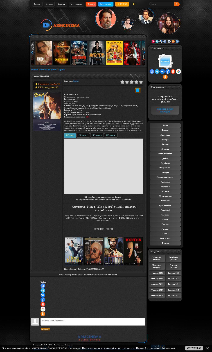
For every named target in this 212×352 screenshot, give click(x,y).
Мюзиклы (165, 201)
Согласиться (194, 348)
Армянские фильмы (157, 258)
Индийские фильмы (173, 258)
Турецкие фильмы (174, 266)
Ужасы (165, 234)
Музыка (165, 191)
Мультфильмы (76, 4)
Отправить (45, 329)
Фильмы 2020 (157, 290)
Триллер (165, 224)
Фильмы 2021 (173, 284)
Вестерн (165, 140)
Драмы (62, 69)
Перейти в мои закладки (165, 110)
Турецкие (165, 229)
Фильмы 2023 (173, 279)
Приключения (165, 205)
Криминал (165, 182)
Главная (37, 4)
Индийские (165, 163)
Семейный (165, 210)
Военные (165, 144)
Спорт (165, 220)
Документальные (165, 154)
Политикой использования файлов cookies (156, 348)
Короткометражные (165, 177)
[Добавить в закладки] (138, 90)
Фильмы (49, 4)
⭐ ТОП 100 (122, 4)
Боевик (165, 130)
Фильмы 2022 (157, 284)
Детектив (165, 149)
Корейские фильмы (156, 266)
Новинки (91, 4)
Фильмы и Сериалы (48, 69)
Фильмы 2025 (173, 273)
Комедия (165, 173)
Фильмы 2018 (157, 295)
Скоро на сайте (106, 4)
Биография (165, 135)
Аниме (165, 125)
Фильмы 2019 (173, 290)
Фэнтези (165, 243)
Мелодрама (165, 187)
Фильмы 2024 (157, 279)
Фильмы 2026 (157, 273)
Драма (165, 158)
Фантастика (165, 238)
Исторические (165, 168)
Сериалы (61, 4)
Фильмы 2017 (173, 295)
